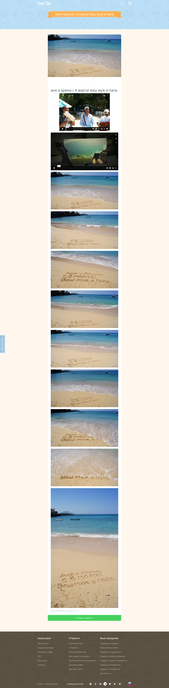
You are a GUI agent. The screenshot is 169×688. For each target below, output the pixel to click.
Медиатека (42, 660)
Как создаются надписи (79, 656)
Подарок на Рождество (110, 669)
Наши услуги (44, 638)
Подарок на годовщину (110, 652)
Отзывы (41, 665)
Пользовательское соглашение (82, 660)
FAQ (39, 656)
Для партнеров (75, 669)
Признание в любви (109, 648)
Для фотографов (76, 665)
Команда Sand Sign (75, 684)
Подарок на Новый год (110, 665)
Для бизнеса (105, 673)
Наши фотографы (45, 652)
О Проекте (74, 638)
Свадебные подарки (109, 643)
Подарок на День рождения (112, 656)
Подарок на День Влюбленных (113, 660)
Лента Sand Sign (76, 643)
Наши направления (77, 652)
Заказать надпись (85, 618)
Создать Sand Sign (45, 648)
